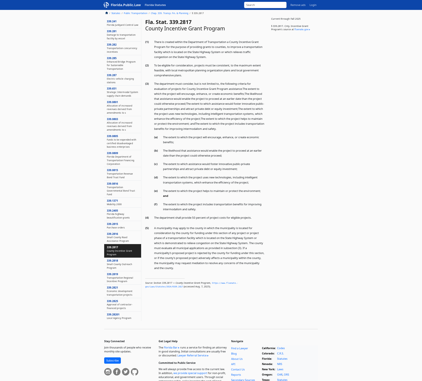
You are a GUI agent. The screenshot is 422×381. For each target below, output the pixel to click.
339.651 (122, 92)
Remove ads (298, 5)
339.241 (122, 22)
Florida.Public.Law (126, 5)
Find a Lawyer (239, 348)
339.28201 (119, 316)
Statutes (115, 13)
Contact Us (238, 369)
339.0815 (120, 173)
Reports (236, 375)
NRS (279, 364)
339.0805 (121, 141)
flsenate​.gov (301, 29)
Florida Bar (170, 347)
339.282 (122, 48)
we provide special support (190, 373)
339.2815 (116, 225)
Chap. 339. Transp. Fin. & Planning (169, 13)
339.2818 (119, 264)
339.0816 (121, 189)
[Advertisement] (293, 88)
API (233, 364)
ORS (286, 374)
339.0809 (120, 158)
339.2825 (119, 304)
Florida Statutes (155, 5)
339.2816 (118, 237)
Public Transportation (135, 13)
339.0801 (119, 107)
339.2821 (119, 291)
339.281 (121, 34)
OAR (280, 374)
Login (313, 5)
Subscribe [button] (112, 360)
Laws (280, 369)
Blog (234, 353)
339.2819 (120, 277)
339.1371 (114, 202)
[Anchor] (208, 56)
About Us (237, 359)
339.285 (121, 63)
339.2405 (118, 214)
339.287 (120, 78)
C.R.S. (280, 353)
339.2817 (119, 250)
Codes (281, 348)
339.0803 (119, 124)
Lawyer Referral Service (192, 355)
